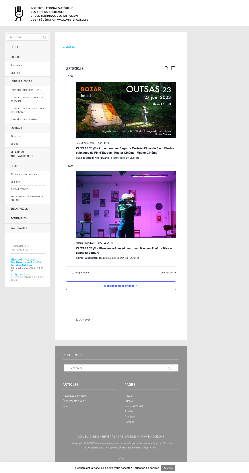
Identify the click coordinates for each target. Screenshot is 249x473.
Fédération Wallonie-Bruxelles (131, 447)
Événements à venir (74, 401)
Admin (153, 447)
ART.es (109, 447)
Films (14, 165)
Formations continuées (24, 119)
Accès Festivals (19, 189)
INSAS (51, 13)
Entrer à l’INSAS (21, 81)
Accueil (129, 395)
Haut (121, 458)
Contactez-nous (94, 447)
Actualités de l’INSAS (75, 395)
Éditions (15, 181)
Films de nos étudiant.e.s (25, 174)
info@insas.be (19, 274)
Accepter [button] (168, 468)
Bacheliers (17, 65)
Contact (16, 127)
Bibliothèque (19, 208)
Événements (19, 218)
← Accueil (69, 47)
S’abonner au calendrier (119, 285)
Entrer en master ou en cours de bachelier (27, 110)
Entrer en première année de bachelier (27, 99)
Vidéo (66, 406)
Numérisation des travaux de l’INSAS (27, 198)
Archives (130, 416)
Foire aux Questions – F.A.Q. (26, 89)
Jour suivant (167, 272)
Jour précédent (81, 272)
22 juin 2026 (83, 319)
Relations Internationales (22, 154)
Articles (129, 411)
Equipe (14, 143)
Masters (15, 72)
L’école (15, 47)
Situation (16, 136)
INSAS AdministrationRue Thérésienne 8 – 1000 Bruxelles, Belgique (26, 262)
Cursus (15, 56)
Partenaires (19, 228)
